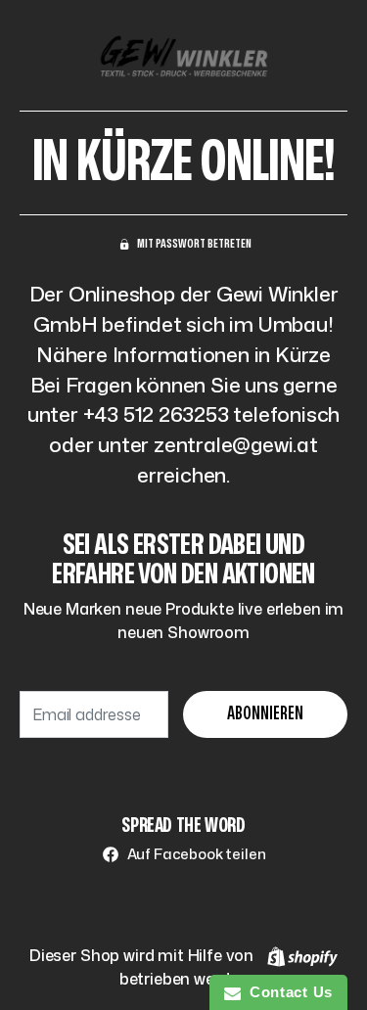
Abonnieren (265, 714)
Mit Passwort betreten (194, 244)
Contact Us (287, 992)
